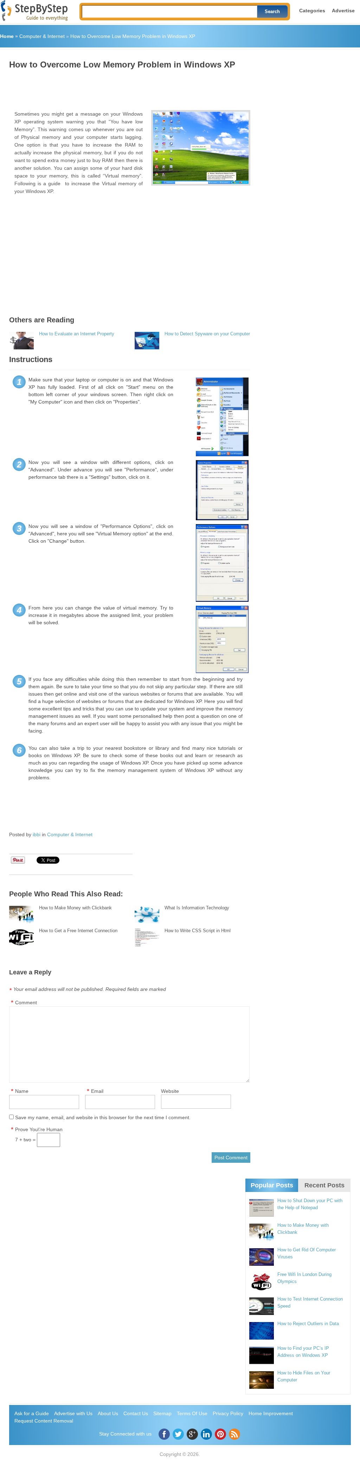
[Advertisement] (137, 87)
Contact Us (135, 1413)
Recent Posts (324, 1185)
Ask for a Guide (31, 1413)
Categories (312, 10)
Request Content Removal (43, 1421)
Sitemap (162, 1413)
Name (21, 1091)
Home (7, 36)
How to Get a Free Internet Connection (78, 930)
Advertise (343, 10)
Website (170, 1091)
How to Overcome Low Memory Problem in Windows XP (132, 36)
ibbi (36, 834)
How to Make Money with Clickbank (75, 907)
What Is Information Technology (197, 907)
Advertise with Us (73, 1413)
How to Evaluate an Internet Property (76, 333)
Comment (26, 1002)
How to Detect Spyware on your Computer (207, 333)
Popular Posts (272, 1185)
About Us (108, 1413)
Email (97, 1091)
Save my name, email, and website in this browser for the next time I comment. (103, 1117)
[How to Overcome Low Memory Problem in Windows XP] (201, 148)
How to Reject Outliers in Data (308, 1323)
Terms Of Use (192, 1413)
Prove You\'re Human (39, 1129)
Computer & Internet (42, 36)
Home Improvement (271, 1413)
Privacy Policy (228, 1413)
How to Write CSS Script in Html (198, 930)
